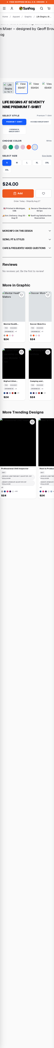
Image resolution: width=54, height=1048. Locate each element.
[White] (34, 147)
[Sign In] (12, 8)
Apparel (16, 16)
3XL (7, 170)
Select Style (10, 115)
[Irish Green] (10, 147)
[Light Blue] (16, 147)
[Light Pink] (22, 147)
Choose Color (11, 140)
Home (5, 16)
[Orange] (28, 147)
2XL (47, 163)
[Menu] (4, 8)
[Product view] (8, 88)
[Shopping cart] (49, 8)
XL (37, 163)
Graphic (28, 16)
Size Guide (47, 156)
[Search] (41, 8)
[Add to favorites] (44, 193)
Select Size (9, 155)
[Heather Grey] (4, 147)
